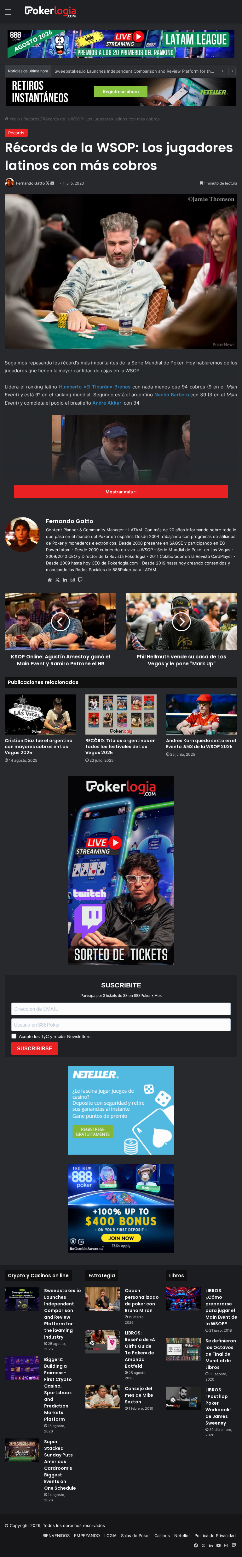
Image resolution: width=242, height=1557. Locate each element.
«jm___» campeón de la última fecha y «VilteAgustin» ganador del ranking (126, 71)
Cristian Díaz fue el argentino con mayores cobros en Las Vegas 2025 (38, 746)
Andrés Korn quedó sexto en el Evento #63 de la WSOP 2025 (201, 743)
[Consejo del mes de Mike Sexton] (102, 1396)
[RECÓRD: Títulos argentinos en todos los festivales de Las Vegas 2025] (121, 714)
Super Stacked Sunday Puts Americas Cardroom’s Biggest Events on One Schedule (60, 1464)
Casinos (162, 1535)
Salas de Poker (135, 1535)
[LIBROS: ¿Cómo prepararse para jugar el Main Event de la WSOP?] (183, 1298)
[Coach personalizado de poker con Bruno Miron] (102, 1299)
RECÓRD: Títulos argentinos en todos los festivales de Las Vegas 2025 (120, 746)
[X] (57, 580)
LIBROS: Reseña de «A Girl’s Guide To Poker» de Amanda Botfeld (140, 1349)
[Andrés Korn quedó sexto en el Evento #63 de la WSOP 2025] (201, 714)
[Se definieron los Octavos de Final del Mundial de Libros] (183, 1349)
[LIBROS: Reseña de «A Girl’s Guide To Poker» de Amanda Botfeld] (102, 1341)
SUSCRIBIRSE (34, 1048)
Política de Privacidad (215, 1535)
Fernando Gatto (30, 183)
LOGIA (110, 1535)
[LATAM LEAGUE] (121, 91)
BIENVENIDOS (56, 1535)
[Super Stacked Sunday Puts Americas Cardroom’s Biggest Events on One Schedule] (22, 1450)
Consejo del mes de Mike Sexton (139, 1395)
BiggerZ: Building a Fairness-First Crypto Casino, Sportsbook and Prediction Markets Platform (58, 1389)
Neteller (182, 1535)
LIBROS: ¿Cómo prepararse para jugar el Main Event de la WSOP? (221, 1307)
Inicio (14, 118)
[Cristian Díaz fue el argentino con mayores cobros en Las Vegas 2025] (40, 714)
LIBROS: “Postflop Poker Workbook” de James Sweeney (218, 1406)
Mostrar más (120, 491)
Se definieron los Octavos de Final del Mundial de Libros (220, 1354)
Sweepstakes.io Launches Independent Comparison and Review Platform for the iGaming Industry (62, 1313)
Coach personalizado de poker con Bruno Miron (142, 1300)
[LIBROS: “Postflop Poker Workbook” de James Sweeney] (183, 1398)
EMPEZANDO (87, 1535)
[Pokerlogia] (50, 11)
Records (31, 118)
